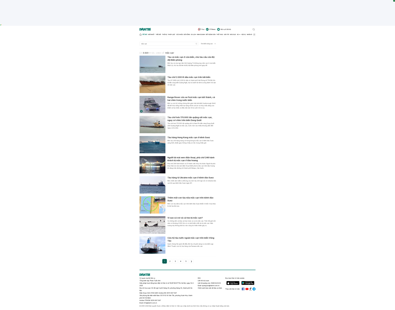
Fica (203, 29)
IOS (233, 283)
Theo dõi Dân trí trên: (232, 289)
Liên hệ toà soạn (203, 280)
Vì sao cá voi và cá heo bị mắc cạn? (185, 218)
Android (247, 283)
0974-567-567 (156, 300)
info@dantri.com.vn (150, 303)
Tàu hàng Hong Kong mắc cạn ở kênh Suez (188, 137)
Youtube (247, 289)
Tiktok (250, 289)
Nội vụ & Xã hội (226, 29)
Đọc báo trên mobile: (235, 278)
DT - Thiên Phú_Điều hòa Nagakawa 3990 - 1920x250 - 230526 (197, 1)
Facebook (243, 289)
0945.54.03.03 (216, 283)
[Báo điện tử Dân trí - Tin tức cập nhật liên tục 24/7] (145, 29)
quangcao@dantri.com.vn (210, 285)
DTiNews (212, 29)
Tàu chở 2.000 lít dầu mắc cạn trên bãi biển (188, 77)
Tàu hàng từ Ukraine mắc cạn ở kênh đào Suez (190, 177)
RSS (199, 278)
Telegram (254, 289)
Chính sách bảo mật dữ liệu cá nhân (210, 288)
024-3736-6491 (152, 293)
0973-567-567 (172, 293)
